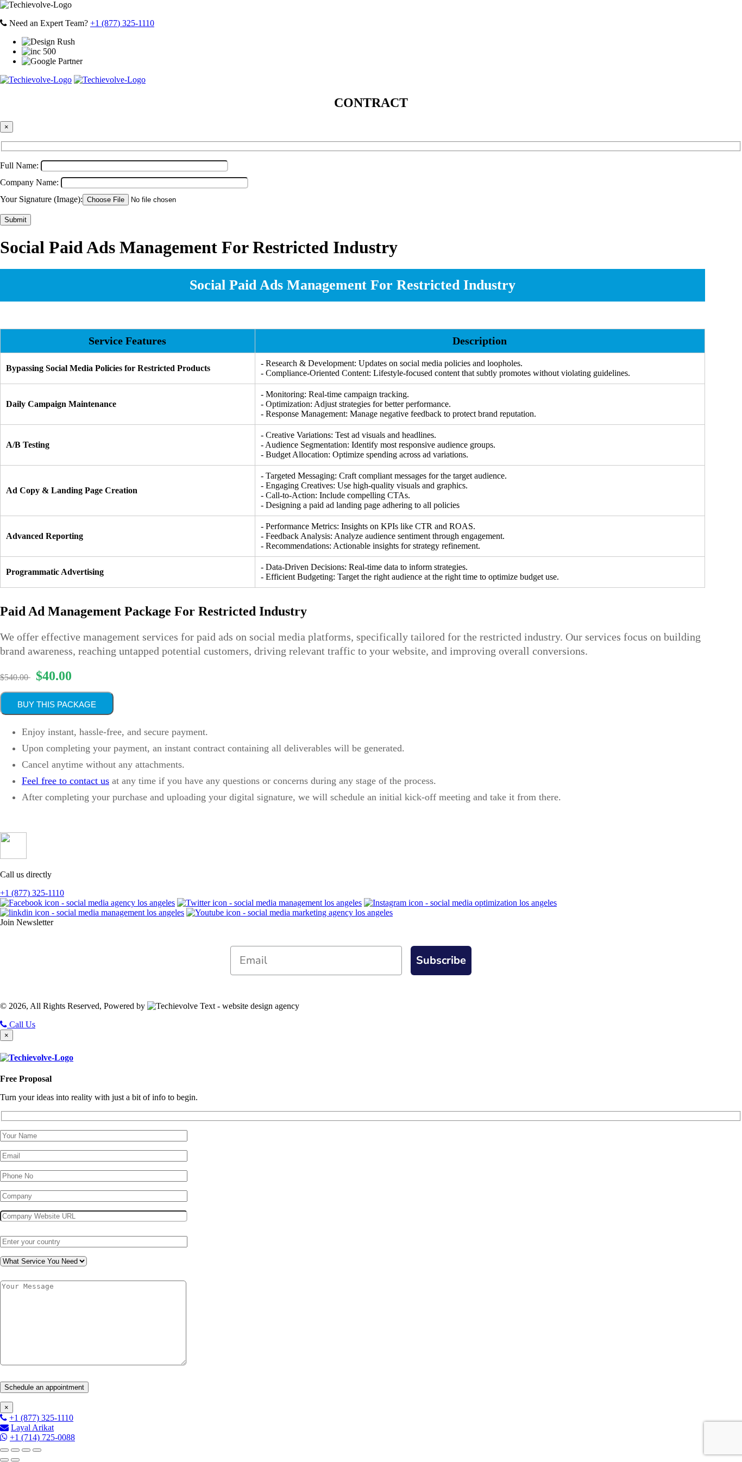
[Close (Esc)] (4, 1450)
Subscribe (441, 960)
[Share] (15, 1450)
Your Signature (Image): (41, 199)
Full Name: (20, 165)
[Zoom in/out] (37, 1450)
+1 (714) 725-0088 (42, 1437)
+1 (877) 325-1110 (122, 23)
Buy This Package (56, 704)
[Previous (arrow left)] (4, 1459)
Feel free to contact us (65, 780)
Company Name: (30, 182)
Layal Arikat (32, 1427)
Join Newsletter (26, 922)
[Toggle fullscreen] (26, 1450)
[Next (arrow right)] (15, 1459)
